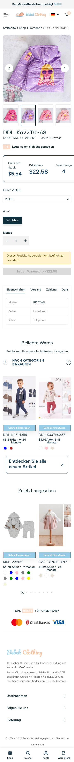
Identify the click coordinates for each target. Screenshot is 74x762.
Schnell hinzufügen (19, 427)
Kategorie (35, 28)
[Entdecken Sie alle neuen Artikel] (62, 465)
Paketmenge (64, 165)
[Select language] (55, 14)
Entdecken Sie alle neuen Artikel (27, 464)
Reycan (56, 138)
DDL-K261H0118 (15, 435)
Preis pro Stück (14, 165)
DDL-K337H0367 (52, 435)
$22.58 (38, 171)
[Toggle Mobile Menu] (6, 15)
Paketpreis (36, 165)
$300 (58, 4)
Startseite (9, 28)
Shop (22, 28)
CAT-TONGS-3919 (53, 562)
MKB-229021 (13, 562)
